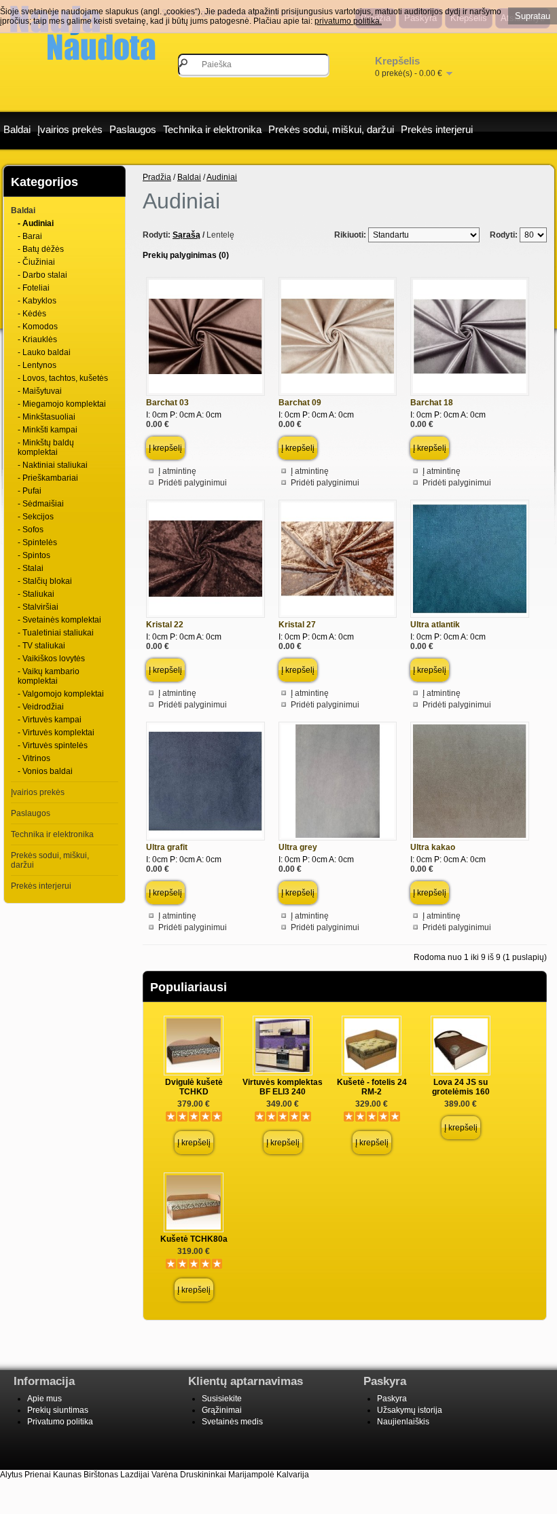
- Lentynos (37, 365)
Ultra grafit (166, 847)
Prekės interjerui (437, 129)
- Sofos (30, 529)
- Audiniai (36, 223)
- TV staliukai (41, 645)
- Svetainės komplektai (59, 620)
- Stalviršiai (38, 607)
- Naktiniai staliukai (53, 465)
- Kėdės (32, 313)
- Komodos (38, 326)
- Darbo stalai (42, 275)
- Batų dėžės (41, 249)
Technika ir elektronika (212, 129)
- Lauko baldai (44, 352)
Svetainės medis (232, 1421)
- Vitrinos (34, 758)
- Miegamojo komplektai (62, 404)
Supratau (532, 16)
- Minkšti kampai (47, 430)
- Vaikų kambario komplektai (48, 676)
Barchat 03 (167, 402)
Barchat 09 (299, 402)
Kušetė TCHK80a (194, 1239)
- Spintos (34, 555)
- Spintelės (37, 542)
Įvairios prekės (70, 129)
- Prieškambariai (48, 478)
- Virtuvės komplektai (56, 732)
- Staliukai (36, 594)
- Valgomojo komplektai (61, 694)
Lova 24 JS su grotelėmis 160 (461, 1086)
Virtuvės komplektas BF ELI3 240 (282, 1086)
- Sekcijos (36, 516)
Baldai (17, 129)
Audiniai (221, 177)
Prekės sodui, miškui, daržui (331, 129)
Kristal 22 (164, 624)
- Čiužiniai (36, 262)
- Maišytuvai (40, 391)
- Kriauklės (37, 339)
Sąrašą (186, 235)
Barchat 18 (431, 402)
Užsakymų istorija (409, 1410)
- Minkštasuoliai (46, 417)
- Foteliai (34, 288)
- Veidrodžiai (41, 707)
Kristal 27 (297, 624)
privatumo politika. (348, 21)
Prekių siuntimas (57, 1410)
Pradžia (157, 177)
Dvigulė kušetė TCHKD (194, 1086)
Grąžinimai (222, 1410)
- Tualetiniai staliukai (56, 633)
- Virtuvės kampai (50, 719)
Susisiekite (222, 1398)
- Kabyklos (37, 301)
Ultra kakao (432, 847)
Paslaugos (132, 129)
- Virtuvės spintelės (53, 745)
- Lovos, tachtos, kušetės (63, 378)
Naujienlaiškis (403, 1421)
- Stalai (30, 568)
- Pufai (29, 491)
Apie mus (44, 1398)
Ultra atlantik (435, 624)
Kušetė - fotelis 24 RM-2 (372, 1086)
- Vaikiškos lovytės (51, 658)
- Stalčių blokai (45, 581)
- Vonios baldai (45, 771)
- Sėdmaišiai (41, 504)
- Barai (30, 236)
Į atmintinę (177, 471)
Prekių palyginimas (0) (186, 255)
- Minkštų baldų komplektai (46, 447)
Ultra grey (297, 847)
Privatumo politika (60, 1421)
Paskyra (392, 1398)
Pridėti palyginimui (192, 482)
